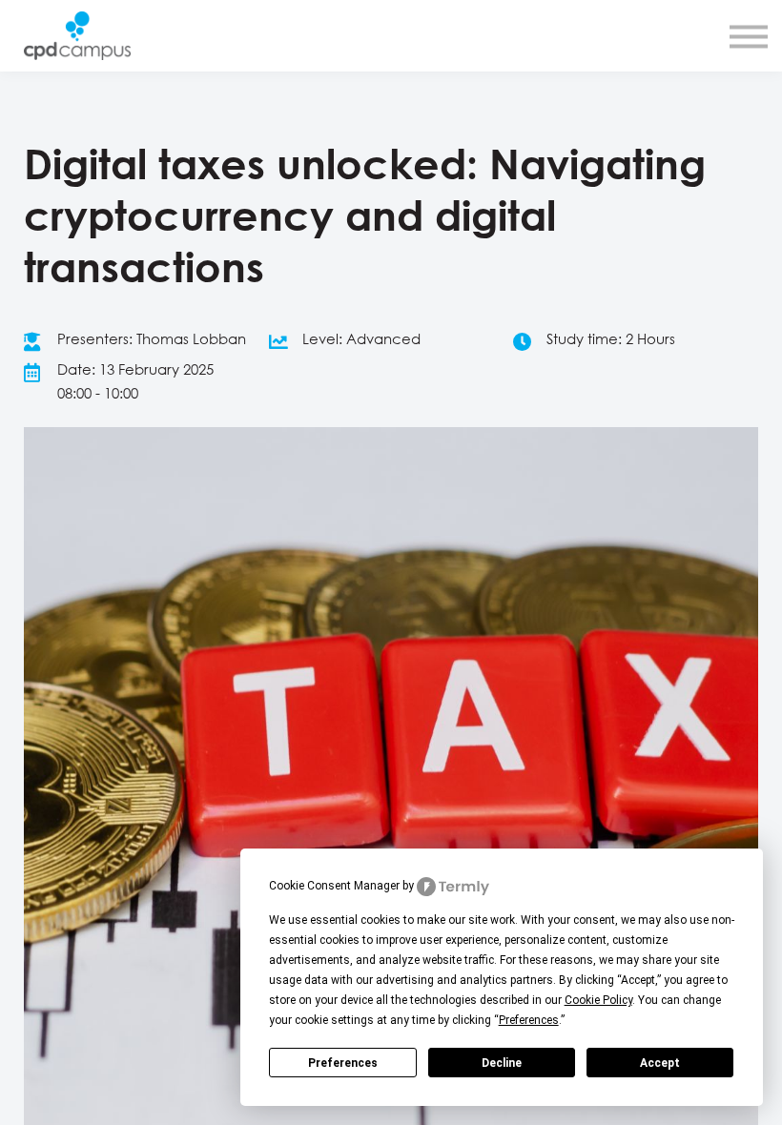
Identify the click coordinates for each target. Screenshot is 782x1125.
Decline (502, 1063)
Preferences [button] (529, 1020)
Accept (660, 1063)
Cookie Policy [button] (598, 1000)
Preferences (343, 1063)
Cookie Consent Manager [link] (334, 885)
